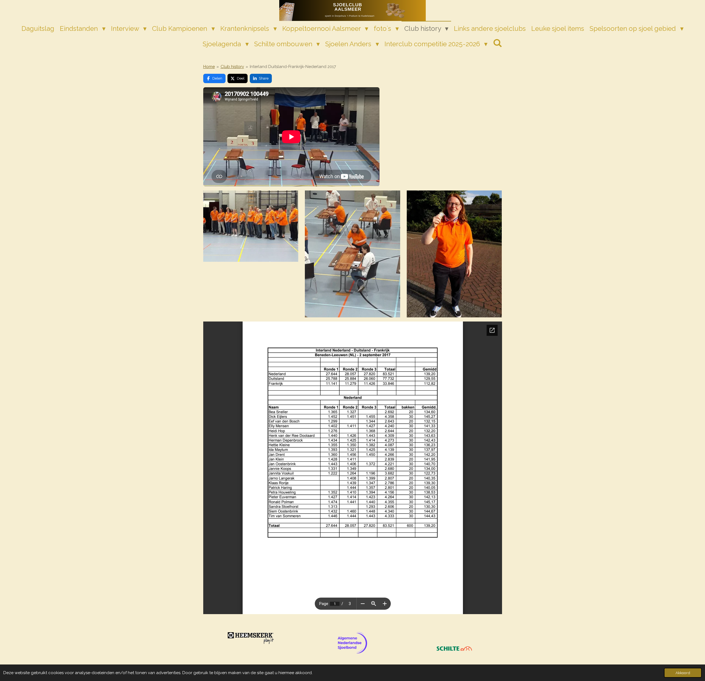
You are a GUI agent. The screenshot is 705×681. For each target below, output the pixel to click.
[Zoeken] (497, 43)
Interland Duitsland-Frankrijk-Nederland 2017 (293, 66)
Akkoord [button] (683, 673)
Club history (232, 66)
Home (209, 66)
